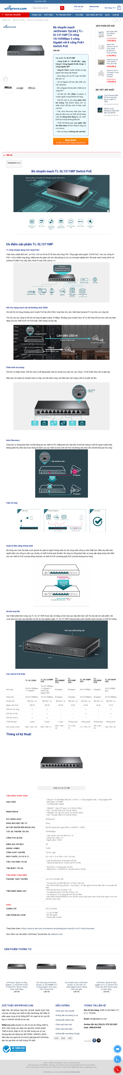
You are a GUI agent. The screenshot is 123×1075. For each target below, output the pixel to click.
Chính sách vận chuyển (64, 1011)
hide (18, 163)
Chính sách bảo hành (63, 1029)
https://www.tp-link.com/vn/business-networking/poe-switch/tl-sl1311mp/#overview (57, 928)
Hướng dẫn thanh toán (64, 1020)
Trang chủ (6, 20)
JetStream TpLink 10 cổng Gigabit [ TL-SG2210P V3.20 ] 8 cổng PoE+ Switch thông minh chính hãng (16, 986)
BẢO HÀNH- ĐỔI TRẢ (94, 15)
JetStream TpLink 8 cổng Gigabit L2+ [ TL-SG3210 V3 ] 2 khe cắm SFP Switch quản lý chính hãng (106, 986)
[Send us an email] (99, 1040)
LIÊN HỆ (116, 15)
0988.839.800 (94, 6)
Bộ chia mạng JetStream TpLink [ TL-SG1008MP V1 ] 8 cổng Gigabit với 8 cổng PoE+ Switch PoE (46, 986)
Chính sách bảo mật (63, 1024)
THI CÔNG (79, 15)
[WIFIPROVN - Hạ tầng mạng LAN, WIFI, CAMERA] (15, 8)
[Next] (45, 53)
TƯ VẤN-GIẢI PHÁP (63, 15)
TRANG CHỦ (36, 15)
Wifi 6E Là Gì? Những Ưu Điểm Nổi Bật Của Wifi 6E (111, 111)
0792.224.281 (78, 6)
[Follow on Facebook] (94, 1040)
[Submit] (62, 8)
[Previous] (6, 53)
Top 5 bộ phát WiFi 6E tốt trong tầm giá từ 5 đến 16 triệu (111, 98)
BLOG (107, 15)
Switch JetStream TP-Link (38, 20)
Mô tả (9, 155)
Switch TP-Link (19, 20)
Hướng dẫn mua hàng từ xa (66, 1015)
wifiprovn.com (57, 934)
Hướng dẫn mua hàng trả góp (67, 1033)
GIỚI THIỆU (48, 15)
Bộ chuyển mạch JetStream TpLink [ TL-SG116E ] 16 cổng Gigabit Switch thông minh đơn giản (76, 986)
